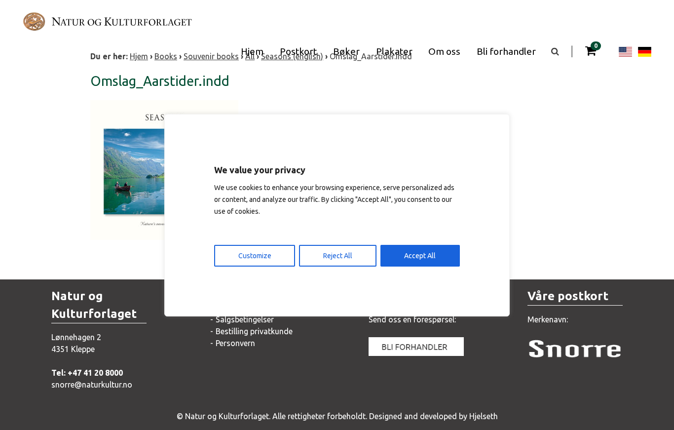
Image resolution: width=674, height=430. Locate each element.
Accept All (420, 256)
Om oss (444, 51)
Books (165, 56)
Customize (254, 256)
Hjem (252, 51)
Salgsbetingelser (245, 319)
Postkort (298, 51)
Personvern (235, 343)
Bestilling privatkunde (254, 331)
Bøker (346, 51)
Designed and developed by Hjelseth (433, 416)
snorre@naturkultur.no (91, 384)
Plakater (394, 51)
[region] (337, 215)
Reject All (337, 256)
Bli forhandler (506, 51)
